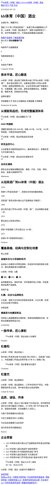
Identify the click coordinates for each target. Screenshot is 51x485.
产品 (11, 5)
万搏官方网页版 (19, 477)
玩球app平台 (6, 477)
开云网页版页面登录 (35, 477)
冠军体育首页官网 (12, 483)
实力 (7, 5)
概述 (3, 5)
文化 (16, 5)
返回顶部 (5, 474)
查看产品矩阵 (6, 38)
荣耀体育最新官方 (29, 483)
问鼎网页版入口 (14, 480)
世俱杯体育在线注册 (31, 480)
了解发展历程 (18, 38)
